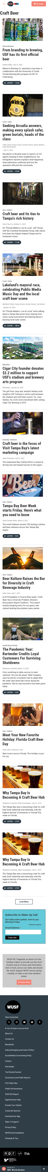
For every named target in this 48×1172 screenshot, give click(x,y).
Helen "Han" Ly (8, 224)
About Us (9, 1034)
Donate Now (24, 982)
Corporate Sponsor (12, 1111)
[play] (4, 1169)
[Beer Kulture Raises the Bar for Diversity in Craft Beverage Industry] (23, 558)
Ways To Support (12, 1122)
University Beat (8, 46)
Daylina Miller (7, 65)
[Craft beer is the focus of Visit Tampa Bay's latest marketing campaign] (23, 423)
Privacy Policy (10, 1127)
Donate (39, 4)
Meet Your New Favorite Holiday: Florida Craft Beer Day (23, 739)
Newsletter (9, 1045)
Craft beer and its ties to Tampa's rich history (21, 216)
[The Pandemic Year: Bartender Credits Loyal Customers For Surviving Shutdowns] (23, 629)
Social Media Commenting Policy (18, 1056)
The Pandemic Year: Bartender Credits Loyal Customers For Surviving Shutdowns (21, 656)
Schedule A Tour (11, 1138)
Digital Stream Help (13, 1100)
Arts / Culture (7, 210)
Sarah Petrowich (8, 458)
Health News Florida (10, 645)
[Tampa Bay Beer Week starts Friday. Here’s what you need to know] (23, 485)
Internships (9, 1067)
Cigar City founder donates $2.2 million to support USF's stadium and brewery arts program (23, 375)
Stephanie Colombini (10, 668)
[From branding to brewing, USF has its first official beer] (23, 29)
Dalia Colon (7, 593)
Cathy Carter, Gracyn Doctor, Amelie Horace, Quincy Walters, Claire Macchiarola (24, 146)
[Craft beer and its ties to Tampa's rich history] (23, 193)
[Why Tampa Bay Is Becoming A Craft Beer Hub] (23, 777)
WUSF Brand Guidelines (14, 1133)
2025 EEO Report (12, 1094)
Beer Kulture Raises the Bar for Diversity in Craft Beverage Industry (24, 583)
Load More (24, 901)
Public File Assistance (13, 1089)
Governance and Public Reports (17, 1078)
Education (6, 365)
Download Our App (12, 1116)
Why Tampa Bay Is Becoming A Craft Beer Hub (24, 795)
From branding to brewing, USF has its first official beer (23, 54)
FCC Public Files (11, 1083)
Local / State (7, 122)
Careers (8, 1061)
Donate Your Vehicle (13, 1105)
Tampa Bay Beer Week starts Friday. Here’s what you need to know (22, 510)
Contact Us (9, 1039)
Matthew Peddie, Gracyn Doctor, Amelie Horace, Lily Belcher (24, 304)
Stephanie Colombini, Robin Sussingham (17, 803)
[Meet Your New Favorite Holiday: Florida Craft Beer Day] (23, 714)
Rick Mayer (6, 388)
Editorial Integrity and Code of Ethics (19, 1050)
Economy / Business (10, 440)
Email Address (13, 927)
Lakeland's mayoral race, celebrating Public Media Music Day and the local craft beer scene (22, 292)
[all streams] (44, 1169)
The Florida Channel (13, 1072)
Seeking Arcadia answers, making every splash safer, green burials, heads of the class (23, 132)
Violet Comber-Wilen (10, 521)
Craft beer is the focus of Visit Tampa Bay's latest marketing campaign (22, 448)
